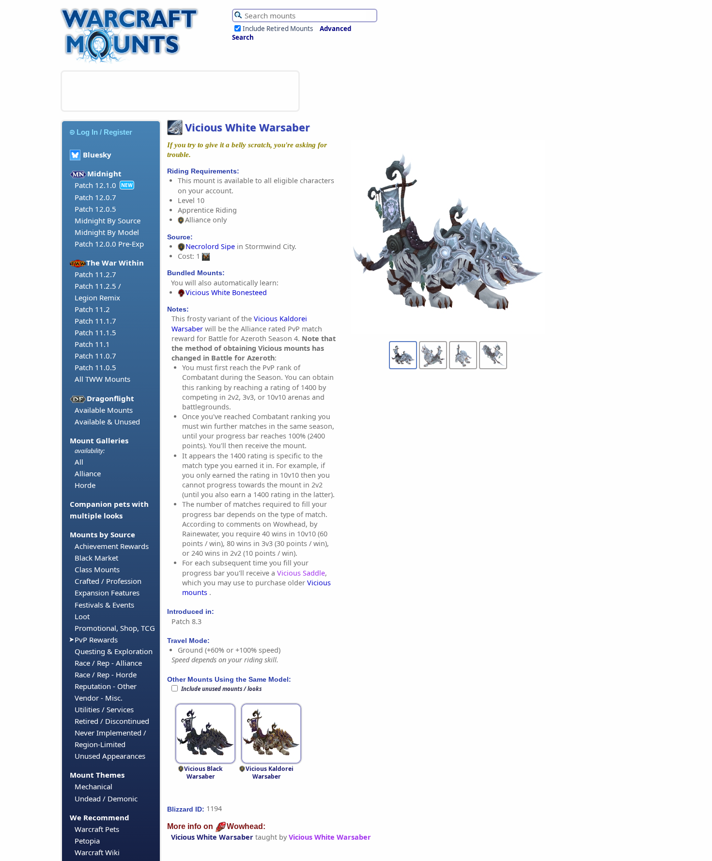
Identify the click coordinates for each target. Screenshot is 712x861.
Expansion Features (107, 592)
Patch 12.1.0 (95, 185)
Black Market (96, 558)
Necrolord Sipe (210, 246)
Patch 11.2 (92, 309)
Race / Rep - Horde (106, 674)
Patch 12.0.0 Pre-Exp (109, 244)
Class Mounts (97, 569)
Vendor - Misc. (99, 698)
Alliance (88, 473)
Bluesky (97, 154)
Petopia (87, 840)
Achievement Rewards (112, 546)
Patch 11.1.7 (95, 321)
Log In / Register (104, 132)
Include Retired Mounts (278, 28)
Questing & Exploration (114, 651)
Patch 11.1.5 (95, 332)
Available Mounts (104, 410)
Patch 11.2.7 (95, 274)
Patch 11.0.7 (95, 355)
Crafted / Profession (108, 581)
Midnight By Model (107, 232)
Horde (85, 485)
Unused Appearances (110, 756)
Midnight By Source (107, 220)
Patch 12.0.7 (95, 197)
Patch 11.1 (92, 344)
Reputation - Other (106, 686)
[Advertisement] (180, 91)
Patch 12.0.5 (95, 209)
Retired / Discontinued (112, 721)
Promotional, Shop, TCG (115, 628)
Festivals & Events (104, 605)
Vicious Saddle (301, 573)
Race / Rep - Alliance (108, 663)
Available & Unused (107, 421)
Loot (82, 616)
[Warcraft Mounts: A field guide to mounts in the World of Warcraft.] (131, 62)
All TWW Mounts (102, 379)
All (79, 462)
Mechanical (93, 786)
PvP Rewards (96, 639)
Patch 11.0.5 (95, 367)
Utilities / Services (104, 709)
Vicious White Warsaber (212, 837)
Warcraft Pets (97, 829)
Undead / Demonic (106, 798)
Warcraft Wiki (97, 852)
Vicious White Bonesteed (226, 292)
